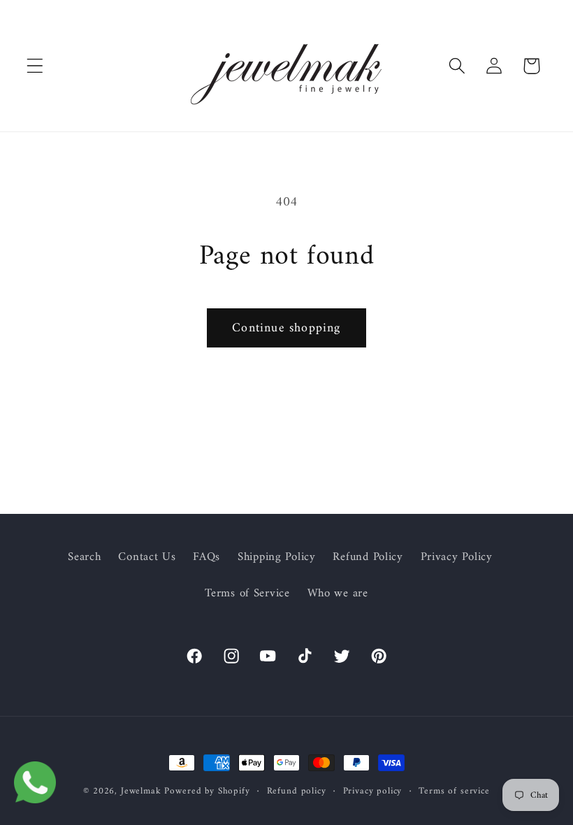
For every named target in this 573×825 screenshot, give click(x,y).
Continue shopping (286, 328)
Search (84, 557)
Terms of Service (247, 593)
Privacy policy (372, 791)
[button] (35, 66)
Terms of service (454, 791)
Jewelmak (141, 791)
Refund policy (296, 791)
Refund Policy (367, 557)
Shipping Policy (277, 557)
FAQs (206, 557)
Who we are (337, 593)
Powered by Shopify (206, 791)
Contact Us (146, 557)
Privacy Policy (457, 557)
